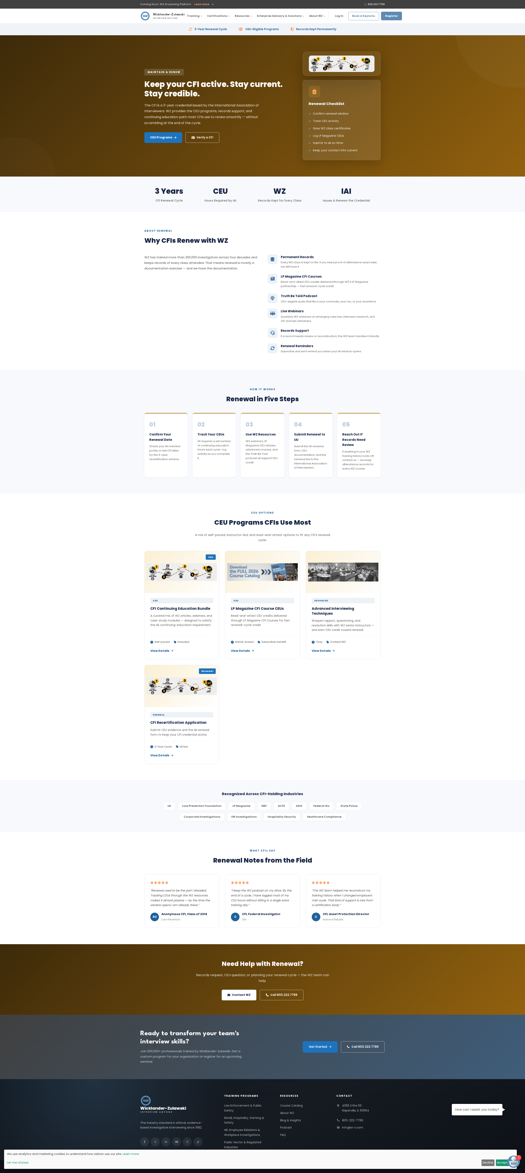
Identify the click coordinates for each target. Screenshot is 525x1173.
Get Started (318, 1047)
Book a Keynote (363, 16)
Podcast (286, 1127)
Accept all (504, 1162)
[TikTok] (198, 1142)
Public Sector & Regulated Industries (242, 1144)
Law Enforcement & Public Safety (243, 1108)
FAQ (283, 1135)
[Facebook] (144, 1142)
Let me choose (18, 1162)
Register (391, 16)
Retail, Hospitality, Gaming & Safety (244, 1120)
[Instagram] (187, 1142)
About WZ (316, 16)
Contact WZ (241, 995)
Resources (242, 16)
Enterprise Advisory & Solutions (279, 16)
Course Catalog (291, 1105)
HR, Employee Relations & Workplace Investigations (242, 1132)
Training (193, 16)
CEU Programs (161, 137)
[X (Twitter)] (155, 1142)
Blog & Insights (290, 1120)
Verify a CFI (204, 137)
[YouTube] (176, 1142)
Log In (339, 16)
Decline (488, 1162)
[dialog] (260, 1159)
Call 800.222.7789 (283, 995)
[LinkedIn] (166, 1142)
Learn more (203, 4)
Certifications (217, 16)
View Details (159, 651)
